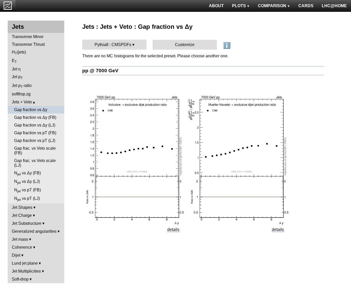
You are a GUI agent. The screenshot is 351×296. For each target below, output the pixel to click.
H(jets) (19, 52)
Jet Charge (22, 215)
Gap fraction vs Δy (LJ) (34, 125)
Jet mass (20, 239)
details (173, 229)
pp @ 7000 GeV (100, 70)
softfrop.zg (21, 94)
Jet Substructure (26, 223)
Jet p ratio (22, 86)
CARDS (305, 6)
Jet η (16, 69)
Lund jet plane (25, 263)
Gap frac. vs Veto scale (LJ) (35, 162)
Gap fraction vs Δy (30, 109)
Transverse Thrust (28, 44)
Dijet (16, 255)
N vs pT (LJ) (27, 199)
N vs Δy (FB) (27, 173)
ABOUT (216, 6)
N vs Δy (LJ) (27, 182)
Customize (185, 44)
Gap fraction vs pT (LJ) (34, 140)
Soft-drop (20, 279)
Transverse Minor (27, 36)
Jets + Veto (22, 102)
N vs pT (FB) (27, 190)
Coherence (22, 247)
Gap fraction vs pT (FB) (35, 133)
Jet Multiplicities (26, 271)
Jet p (17, 77)
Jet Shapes (22, 207)
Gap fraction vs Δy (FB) (35, 117)
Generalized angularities (34, 231)
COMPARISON (272, 6)
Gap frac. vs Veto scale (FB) (35, 150)
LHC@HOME (334, 6)
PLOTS (239, 6)
